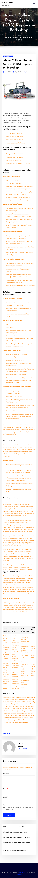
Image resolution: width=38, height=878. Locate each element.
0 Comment (29, 72)
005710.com (7, 3)
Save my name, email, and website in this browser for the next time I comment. (18, 808)
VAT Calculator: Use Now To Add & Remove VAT (17, 837)
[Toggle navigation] (33, 4)
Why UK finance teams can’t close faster (15, 832)
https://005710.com (23, 749)
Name (5, 789)
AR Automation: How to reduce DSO (13, 827)
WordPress (22, 872)
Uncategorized (8, 56)
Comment (6, 774)
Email (5, 797)
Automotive (6, 733)
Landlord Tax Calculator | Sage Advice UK (15, 850)
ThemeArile (19, 875)
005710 (8, 72)
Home (19, 35)
